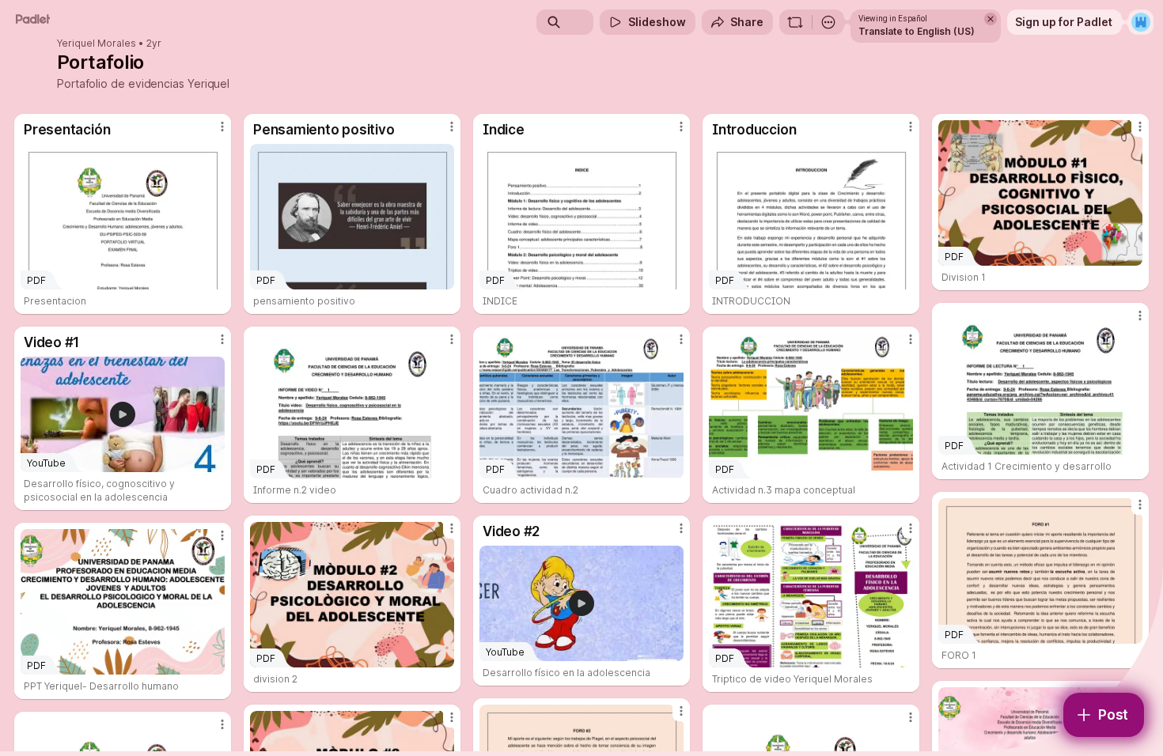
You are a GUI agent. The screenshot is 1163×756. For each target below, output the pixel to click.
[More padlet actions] (828, 22)
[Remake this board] (795, 22)
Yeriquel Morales (96, 43)
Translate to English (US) (916, 31)
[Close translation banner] (990, 19)
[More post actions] (222, 126)
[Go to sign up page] (1141, 22)
